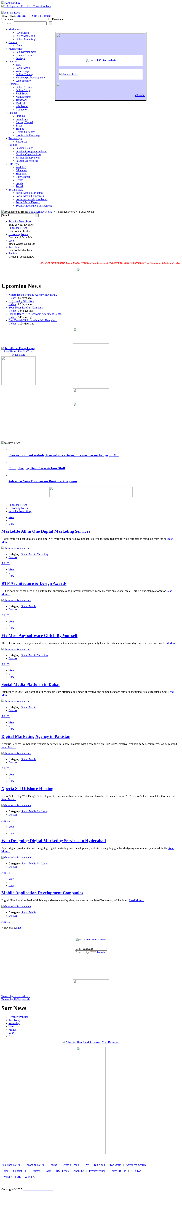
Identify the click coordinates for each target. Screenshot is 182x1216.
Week (12, 1026)
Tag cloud (99, 1164)
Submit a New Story (20, 221)
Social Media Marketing (34, 554)
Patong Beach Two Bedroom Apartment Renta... (36, 313)
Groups (53, 1164)
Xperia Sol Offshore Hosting (27, 788)
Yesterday (14, 1023)
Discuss (13, 557)
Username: (7, 19)
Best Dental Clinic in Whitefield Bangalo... (33, 320)
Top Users (14, 247)
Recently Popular (18, 1016)
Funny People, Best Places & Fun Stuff (37, 468)
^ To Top (136, 1170)
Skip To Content (41, 15)
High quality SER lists (21, 301)
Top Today (15, 1020)
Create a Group (70, 1164)
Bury (11, 523)
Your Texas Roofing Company (26, 307)
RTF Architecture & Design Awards (33, 583)
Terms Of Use (118, 1170)
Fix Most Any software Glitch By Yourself (39, 635)
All (10, 1036)
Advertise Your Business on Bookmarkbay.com (43, 481)
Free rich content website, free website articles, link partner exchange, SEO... (64, 455)
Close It (140, 95)
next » (20, 927)
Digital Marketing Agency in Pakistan (35, 736)
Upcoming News (18, 234)
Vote (11, 517)
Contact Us (19, 1170)
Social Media (28, 606)
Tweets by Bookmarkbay (15, 996)
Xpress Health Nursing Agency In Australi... (33, 294)
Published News (18, 227)
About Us (78, 1170)
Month (12, 1029)
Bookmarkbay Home (40, 211)
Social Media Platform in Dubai (30, 684)
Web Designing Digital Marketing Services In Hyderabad (53, 840)
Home (4, 1170)
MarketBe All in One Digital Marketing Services (45, 531)
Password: (7, 23)
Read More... (170, 643)
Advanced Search (136, 1164)
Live (11, 240)
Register (13, 253)
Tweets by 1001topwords (15, 999)
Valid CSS (30, 1176)
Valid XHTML (12, 1176)
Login (48, 1170)
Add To (5, 563)
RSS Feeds (62, 1170)
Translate (102, 952)
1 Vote (12, 297)
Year (11, 1032)
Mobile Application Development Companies (42, 892)
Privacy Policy (97, 1170)
